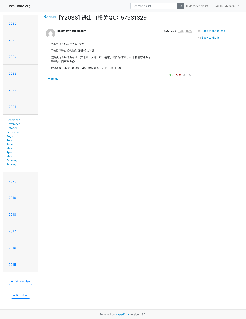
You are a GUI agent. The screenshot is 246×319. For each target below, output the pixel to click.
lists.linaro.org (19, 6)
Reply (54, 78)
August (11, 136)
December (13, 120)
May (9, 148)
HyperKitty (122, 314)
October (12, 128)
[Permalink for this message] (190, 74)
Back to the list (210, 37)
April (9, 152)
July (9, 140)
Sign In (218, 5)
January (12, 164)
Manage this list (198, 5)
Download (21, 295)
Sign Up (233, 5)
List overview (21, 281)
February (12, 160)
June (10, 144)
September (14, 132)
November (13, 124)
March (10, 156)
